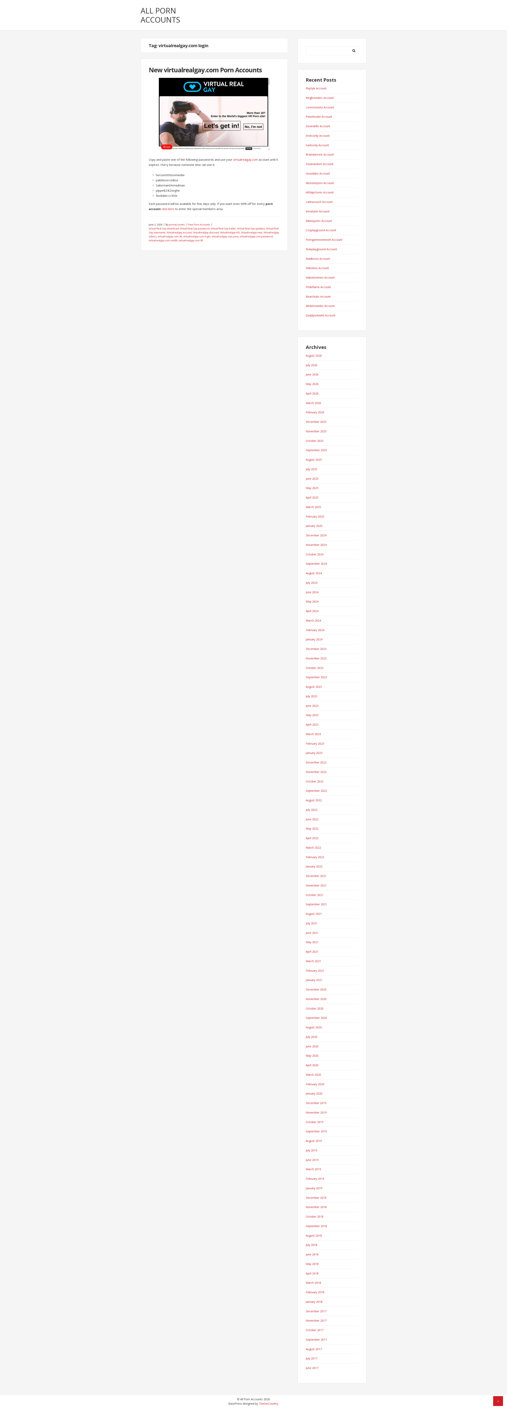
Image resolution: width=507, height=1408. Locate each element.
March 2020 (313, 1075)
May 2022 (312, 828)
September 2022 (316, 791)
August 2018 (314, 1235)
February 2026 (315, 412)
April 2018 (312, 1273)
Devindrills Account (318, 126)
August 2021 (314, 914)
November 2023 (316, 658)
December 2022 (316, 762)
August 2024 (314, 573)
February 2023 (315, 743)
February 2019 (315, 1179)
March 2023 (313, 734)
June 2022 (312, 819)
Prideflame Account (318, 287)
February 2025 (315, 516)
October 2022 (314, 781)
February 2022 (315, 857)
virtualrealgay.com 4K (170, 236)
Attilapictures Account (320, 192)
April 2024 (312, 611)
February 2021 (315, 970)
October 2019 (314, 1122)
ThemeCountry (268, 1403)
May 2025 (312, 488)
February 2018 (315, 1292)
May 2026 (312, 384)
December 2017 (316, 1311)
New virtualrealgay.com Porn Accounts (205, 70)
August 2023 (314, 687)
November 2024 (316, 545)
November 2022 (316, 772)
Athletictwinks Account (320, 306)
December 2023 (316, 649)
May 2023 (312, 715)
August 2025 (314, 459)
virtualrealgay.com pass (225, 236)
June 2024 (312, 592)
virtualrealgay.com (245, 159)
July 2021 (311, 923)
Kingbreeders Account (320, 98)
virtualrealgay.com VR (191, 240)
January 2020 (314, 1093)
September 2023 (316, 677)
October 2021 (314, 895)
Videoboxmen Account (320, 277)
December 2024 (316, 535)
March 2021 (313, 961)
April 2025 (312, 497)
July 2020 (311, 1037)
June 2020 (312, 1046)
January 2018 (314, 1302)
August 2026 (314, 355)
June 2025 (312, 478)
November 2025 (316, 431)
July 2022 (311, 810)
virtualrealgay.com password (256, 236)
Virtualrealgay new (251, 232)
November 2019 (316, 1112)
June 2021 (312, 933)
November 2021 (316, 885)
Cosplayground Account (321, 230)
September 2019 (316, 1131)
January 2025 (314, 526)
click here (168, 209)
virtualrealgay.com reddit (163, 240)
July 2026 (311, 365)
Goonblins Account (318, 173)
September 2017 (316, 1339)
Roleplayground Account (321, 249)
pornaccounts (177, 224)
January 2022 (314, 866)
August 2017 (314, 1349)
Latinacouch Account (319, 202)
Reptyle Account (316, 88)
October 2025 (314, 441)
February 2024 (315, 630)
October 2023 (314, 668)
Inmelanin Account (318, 211)
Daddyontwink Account (320, 315)
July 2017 (311, 1358)
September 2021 (316, 904)
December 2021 (316, 876)
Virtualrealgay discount (206, 232)
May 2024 (312, 601)
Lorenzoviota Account (320, 107)
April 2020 (312, 1065)
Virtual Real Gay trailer (223, 228)
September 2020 (316, 1018)
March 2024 (313, 620)
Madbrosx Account (318, 259)
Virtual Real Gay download (164, 228)
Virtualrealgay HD (230, 232)
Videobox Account (317, 268)
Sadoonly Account (317, 145)
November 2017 (316, 1320)
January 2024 (314, 639)
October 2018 (314, 1216)
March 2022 (313, 847)
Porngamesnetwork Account (324, 240)
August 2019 (314, 1141)
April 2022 (312, 838)
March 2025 (313, 507)
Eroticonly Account (318, 136)
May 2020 (312, 1055)
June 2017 (312, 1368)
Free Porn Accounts (199, 224)
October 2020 (314, 1008)
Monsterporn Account (320, 183)
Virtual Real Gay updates (251, 228)
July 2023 (311, 696)
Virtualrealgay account (179, 232)
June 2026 (312, 374)
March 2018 (313, 1283)
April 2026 (312, 393)
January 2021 (314, 980)
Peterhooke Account (319, 116)
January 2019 (314, 1188)
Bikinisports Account (319, 221)
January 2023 (314, 753)
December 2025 (316, 422)
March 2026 (313, 403)
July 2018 (311, 1245)
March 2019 (313, 1169)
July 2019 (311, 1150)
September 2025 (316, 450)
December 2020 (316, 989)
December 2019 (316, 1103)
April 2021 (312, 951)
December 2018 (316, 1198)
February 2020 (315, 1084)
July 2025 (311, 469)
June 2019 (312, 1160)
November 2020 (316, 999)
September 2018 (316, 1226)
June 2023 (312, 706)
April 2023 (312, 724)
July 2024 (311, 583)
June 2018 (312, 1254)
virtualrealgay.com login (196, 236)
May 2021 (312, 942)
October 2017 (314, 1330)
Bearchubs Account (318, 296)
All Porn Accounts (160, 15)
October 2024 (314, 554)
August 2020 (314, 1027)
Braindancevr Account (320, 154)
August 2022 (314, 800)
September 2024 (316, 563)
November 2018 (316, 1207)
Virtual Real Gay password (195, 228)
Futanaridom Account (320, 164)
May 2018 (312, 1264)
